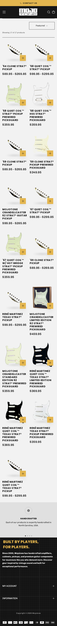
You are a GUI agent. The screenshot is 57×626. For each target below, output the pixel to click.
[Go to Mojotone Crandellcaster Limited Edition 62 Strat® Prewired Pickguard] (42, 297)
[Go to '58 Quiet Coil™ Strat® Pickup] (42, 50)
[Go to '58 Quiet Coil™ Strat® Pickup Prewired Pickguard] (14, 94)
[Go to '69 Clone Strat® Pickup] (42, 243)
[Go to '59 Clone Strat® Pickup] (14, 145)
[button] (4, 12)
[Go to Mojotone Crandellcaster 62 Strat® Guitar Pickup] (14, 193)
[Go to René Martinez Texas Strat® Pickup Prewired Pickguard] (42, 411)
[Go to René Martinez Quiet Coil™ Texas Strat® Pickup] (14, 465)
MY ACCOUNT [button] (9, 586)
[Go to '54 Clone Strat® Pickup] (14, 50)
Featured (40, 25)
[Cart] (53, 12)
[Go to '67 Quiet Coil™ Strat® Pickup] (42, 193)
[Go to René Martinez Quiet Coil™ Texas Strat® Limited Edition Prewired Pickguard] (42, 354)
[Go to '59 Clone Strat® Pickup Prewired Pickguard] (42, 145)
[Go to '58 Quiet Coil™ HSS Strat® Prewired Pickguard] (42, 94)
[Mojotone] (20, 544)
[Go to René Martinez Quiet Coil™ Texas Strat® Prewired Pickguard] (14, 411)
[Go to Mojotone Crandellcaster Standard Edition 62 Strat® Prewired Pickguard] (14, 354)
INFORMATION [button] (9, 598)
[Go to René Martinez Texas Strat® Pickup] (14, 297)
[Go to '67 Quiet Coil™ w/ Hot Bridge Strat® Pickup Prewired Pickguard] (14, 243)
